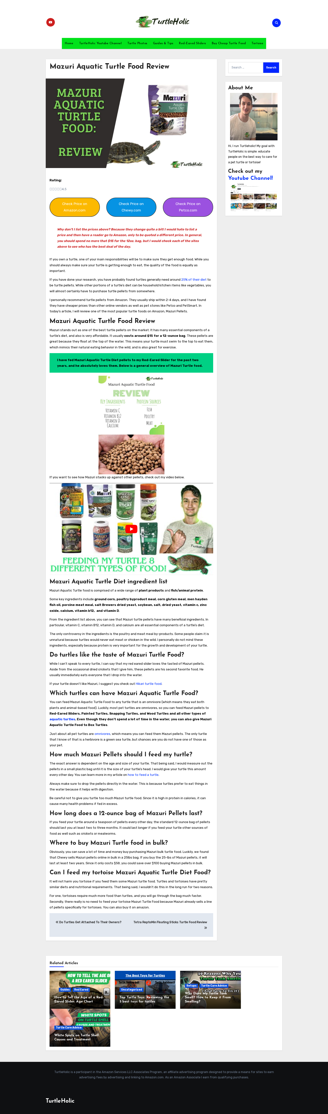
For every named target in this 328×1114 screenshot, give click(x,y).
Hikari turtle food (149, 684)
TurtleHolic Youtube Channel (100, 43)
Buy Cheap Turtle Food (229, 43)
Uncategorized (131, 989)
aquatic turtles (62, 719)
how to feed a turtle (143, 775)
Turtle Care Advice (214, 985)
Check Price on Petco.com (188, 207)
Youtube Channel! (250, 178)
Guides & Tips (163, 43)
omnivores (102, 734)
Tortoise (257, 43)
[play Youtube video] (131, 529)
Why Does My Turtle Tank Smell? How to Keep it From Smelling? (208, 997)
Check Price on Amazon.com (74, 207)
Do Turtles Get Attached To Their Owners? (90, 922)
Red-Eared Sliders (192, 43)
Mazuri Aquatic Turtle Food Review (109, 67)
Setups (191, 985)
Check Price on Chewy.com (131, 207)
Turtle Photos (137, 43)
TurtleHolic (60, 1101)
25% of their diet (194, 279)
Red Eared (81, 989)
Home (69, 43)
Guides (65, 989)
